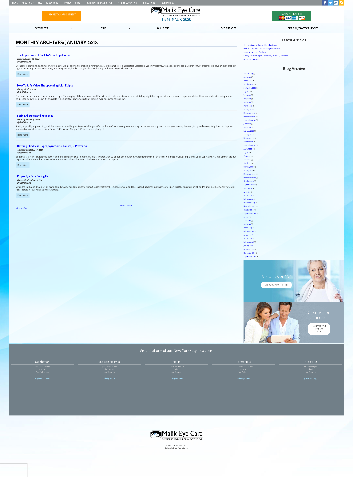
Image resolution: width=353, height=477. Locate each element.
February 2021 (249, 167)
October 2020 (249, 181)
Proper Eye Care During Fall (33, 176)
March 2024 (248, 81)
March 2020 (248, 196)
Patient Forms (72, 2)
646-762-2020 (42, 378)
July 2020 (247, 192)
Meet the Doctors (48, 2)
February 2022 (249, 131)
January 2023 (248, 109)
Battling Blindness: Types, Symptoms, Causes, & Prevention (52, 146)
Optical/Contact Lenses (303, 28)
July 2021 (247, 153)
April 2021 (247, 160)
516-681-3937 (310, 378)
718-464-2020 (176, 378)
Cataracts (41, 28)
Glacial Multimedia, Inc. (180, 448)
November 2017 (249, 253)
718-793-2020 (243, 378)
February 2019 (249, 231)
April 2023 (247, 102)
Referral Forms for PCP (99, 3)
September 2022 (250, 120)
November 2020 (250, 178)
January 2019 (248, 235)
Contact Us (168, 3)
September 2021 (250, 145)
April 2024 (247, 77)
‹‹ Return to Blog (21, 208)
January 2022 (248, 135)
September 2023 (250, 88)
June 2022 (247, 124)
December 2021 (249, 138)
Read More (22, 74)
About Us (27, 2)
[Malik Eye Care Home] (176, 12)
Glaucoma (163, 28)
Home (15, 3)
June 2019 (247, 221)
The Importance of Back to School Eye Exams (43, 55)
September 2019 (250, 213)
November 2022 (250, 117)
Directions (149, 2)
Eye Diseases (228, 28)
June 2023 (247, 95)
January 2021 (248, 170)
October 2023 (249, 84)
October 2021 (248, 142)
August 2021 (248, 149)
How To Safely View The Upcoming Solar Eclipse (45, 85)
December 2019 (249, 203)
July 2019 (247, 217)
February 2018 (249, 242)
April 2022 (247, 127)
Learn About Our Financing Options (319, 329)
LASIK (103, 28)
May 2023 (247, 99)
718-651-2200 (109, 378)
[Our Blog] (341, 3)
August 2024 (248, 74)
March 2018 (248, 239)
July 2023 (247, 92)
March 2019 (248, 228)
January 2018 (248, 246)
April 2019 (247, 224)
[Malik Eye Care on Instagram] (336, 3)
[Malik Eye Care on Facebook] (325, 3)
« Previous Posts (126, 205)
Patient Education (127, 2)
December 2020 (250, 174)
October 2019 (249, 210)
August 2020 (248, 188)
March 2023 (248, 106)
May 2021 (247, 156)
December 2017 (249, 249)
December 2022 (249, 113)
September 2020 (250, 185)
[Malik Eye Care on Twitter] (330, 3)
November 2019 (250, 206)
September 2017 (250, 257)
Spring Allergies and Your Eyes (35, 115)
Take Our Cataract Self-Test (276, 285)
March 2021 (248, 163)
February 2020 (249, 199)
